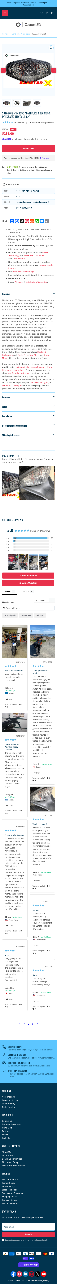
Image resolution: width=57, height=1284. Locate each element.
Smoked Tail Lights (39, 382)
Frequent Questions (11, 1124)
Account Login (8, 1096)
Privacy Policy (8, 1182)
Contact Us (7, 1120)
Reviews (6, 1131)
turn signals (10, 615)
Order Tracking (9, 1107)
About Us (6, 1152)
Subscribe (29, 1234)
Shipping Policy (9, 1196)
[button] (20, 704)
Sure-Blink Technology (23, 271)
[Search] (42, 13)
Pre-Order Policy (10, 1179)
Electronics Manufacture (13, 1165)
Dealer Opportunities (12, 1158)
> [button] (37, 1023)
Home (4, 34)
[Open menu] (5, 13)
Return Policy (8, 1186)
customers (26, 615)
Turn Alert (40, 255)
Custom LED (19, 1281)
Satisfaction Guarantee (36, 282)
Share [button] (10, 699)
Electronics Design (10, 1162)
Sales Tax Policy (9, 1189)
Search (5, 1134)
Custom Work (8, 1155)
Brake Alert (29, 255)
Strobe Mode (18, 258)
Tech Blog (6, 1138)
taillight (40, 615)
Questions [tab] (25, 591)
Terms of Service (9, 1200)
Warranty (19, 282)
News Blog (7, 1127)
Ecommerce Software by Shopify (37, 1281)
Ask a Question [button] (29, 582)
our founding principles (19, 373)
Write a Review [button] (29, 575)
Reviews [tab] (7, 591)
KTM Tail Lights (24, 34)
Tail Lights (12, 34)
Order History (8, 1103)
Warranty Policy (9, 1203)
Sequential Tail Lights (12, 385)
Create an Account (10, 1100)
